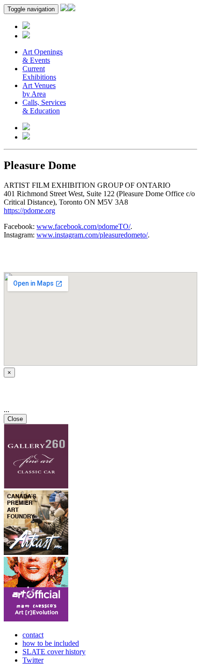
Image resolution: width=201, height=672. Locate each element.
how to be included (50, 643)
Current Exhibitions (39, 73)
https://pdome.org (29, 210)
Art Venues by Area (39, 89)
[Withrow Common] (36, 619)
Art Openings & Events (42, 56)
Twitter (32, 660)
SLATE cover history (54, 652)
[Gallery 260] (36, 486)
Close (15, 418)
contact (32, 635)
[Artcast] (36, 552)
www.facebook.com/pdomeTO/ (83, 226)
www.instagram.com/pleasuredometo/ (92, 235)
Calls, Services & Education (44, 106)
